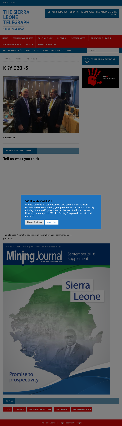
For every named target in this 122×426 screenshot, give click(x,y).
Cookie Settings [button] (34, 222)
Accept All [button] (52, 222)
